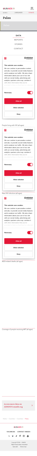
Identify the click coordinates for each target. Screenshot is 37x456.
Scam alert (15, 446)
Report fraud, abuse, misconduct (19, 444)
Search (5, 12)
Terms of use (23, 446)
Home (5, 419)
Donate (31, 12)
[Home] (9, 8)
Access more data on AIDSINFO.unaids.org (13, 405)
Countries (12, 419)
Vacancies (11, 431)
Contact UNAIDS (23, 431)
